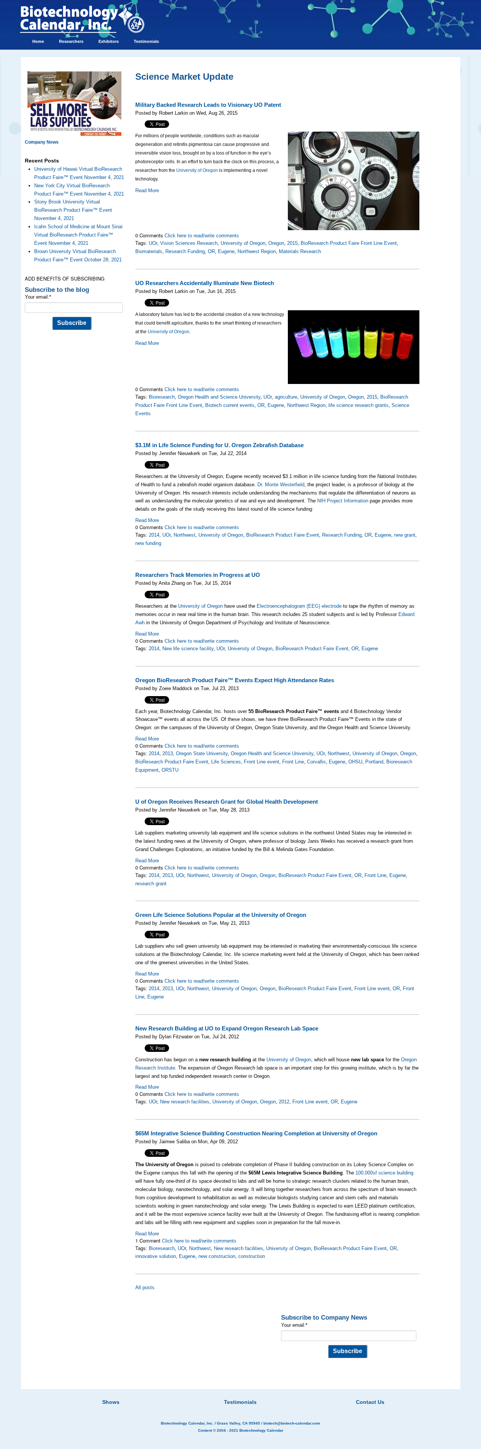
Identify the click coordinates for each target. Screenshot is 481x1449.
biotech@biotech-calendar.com (291, 1423)
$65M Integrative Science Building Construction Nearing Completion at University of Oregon (256, 1133)
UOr (153, 243)
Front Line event (261, 762)
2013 (167, 753)
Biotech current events (229, 405)
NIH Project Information (342, 501)
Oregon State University (202, 753)
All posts (144, 1287)
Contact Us (370, 1402)
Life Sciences (226, 762)
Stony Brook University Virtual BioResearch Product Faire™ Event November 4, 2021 (73, 210)
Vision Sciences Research (189, 243)
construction (251, 1256)
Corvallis (316, 762)
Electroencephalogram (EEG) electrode (299, 606)
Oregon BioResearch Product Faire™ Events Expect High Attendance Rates (234, 680)
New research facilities (184, 1102)
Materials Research (300, 251)
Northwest (184, 535)
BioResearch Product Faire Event (282, 535)
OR (211, 251)
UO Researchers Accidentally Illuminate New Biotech (204, 283)
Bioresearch (162, 397)
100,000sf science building (384, 1173)
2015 (292, 243)
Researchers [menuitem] (71, 41)
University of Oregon (197, 170)
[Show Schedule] (200, 1393)
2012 (284, 1102)
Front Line (293, 762)
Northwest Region (256, 251)
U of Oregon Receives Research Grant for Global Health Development (226, 802)
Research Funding (185, 251)
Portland (374, 762)
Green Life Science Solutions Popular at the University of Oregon (220, 915)
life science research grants (358, 405)
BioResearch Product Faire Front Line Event (349, 243)
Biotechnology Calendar (261, 1430)
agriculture (286, 397)
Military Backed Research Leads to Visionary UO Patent (208, 105)
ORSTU (170, 770)
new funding (148, 543)
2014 (154, 535)
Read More (147, 190)
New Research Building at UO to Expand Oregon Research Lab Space (226, 1029)
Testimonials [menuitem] (146, 41)
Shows (110, 1402)
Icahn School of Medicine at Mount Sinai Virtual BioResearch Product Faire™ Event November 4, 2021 (78, 235)
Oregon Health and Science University (219, 397)
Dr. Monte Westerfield (280, 484)
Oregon (276, 243)
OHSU (355, 762)
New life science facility (187, 648)
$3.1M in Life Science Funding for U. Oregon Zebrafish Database (219, 445)
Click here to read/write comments (202, 235)
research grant (150, 883)
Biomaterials (148, 251)
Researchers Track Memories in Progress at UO (197, 575)
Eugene (226, 251)
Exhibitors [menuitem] (108, 41)
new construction (216, 1256)
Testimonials (240, 1402)
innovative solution (155, 1256)
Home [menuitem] (38, 41)
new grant (404, 535)
